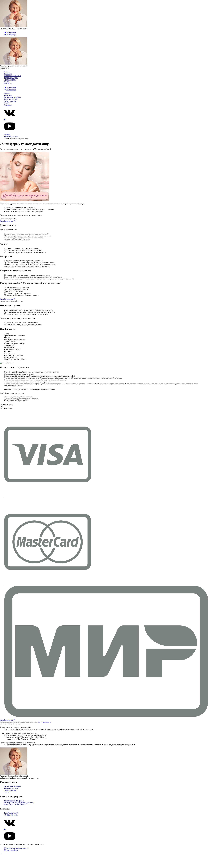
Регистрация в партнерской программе (18, 803)
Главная (7, 72)
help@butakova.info (11, 813)
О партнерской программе (14, 801)
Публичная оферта (11, 850)
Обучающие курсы (11, 78)
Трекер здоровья (10, 80)
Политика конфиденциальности (16, 848)
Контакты (8, 84)
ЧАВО (6, 82)
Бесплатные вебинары (12, 76)
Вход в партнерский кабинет (15, 804)
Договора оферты (44, 722)
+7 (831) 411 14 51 (11, 815)
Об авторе (8, 74)
